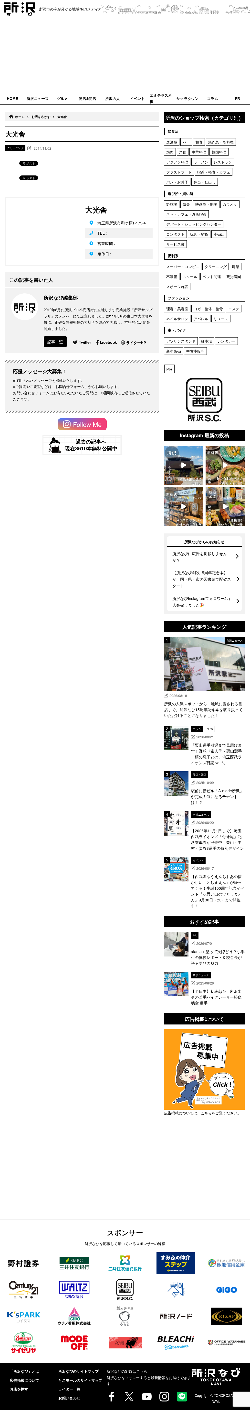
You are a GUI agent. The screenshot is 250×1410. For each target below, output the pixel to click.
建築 (235, 266)
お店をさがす (41, 116)
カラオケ (230, 204)
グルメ (62, 98)
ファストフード (179, 171)
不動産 (171, 276)
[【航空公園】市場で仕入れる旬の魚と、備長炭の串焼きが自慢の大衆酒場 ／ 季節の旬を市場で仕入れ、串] (225, 506)
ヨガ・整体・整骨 (208, 308)
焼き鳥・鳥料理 (221, 142)
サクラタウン (187, 98)
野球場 (171, 204)
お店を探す (19, 1389)
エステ (233, 308)
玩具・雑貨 (199, 234)
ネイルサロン (177, 318)
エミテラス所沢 (161, 98)
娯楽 (186, 204)
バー (186, 142)
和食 (199, 142)
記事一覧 (55, 342)
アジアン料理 (177, 161)
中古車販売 (195, 351)
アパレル (201, 318)
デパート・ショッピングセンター (193, 224)
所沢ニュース (38, 98)
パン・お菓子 (177, 181)
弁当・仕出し (205, 181)
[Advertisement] (125, 55)
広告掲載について (24, 1380)
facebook (108, 342)
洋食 (182, 152)
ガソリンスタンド (181, 341)
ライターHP (136, 342)
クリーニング (216, 266)
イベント (137, 98)
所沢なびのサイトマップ (78, 1371)
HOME (12, 98)
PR (237, 98)
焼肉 (170, 152)
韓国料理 (219, 152)
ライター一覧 (69, 1389)
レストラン (223, 161)
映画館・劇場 (206, 204)
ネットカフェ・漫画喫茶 (186, 214)
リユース (221, 318)
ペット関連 (212, 276)
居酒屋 (171, 142)
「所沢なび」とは (24, 1371)
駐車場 (206, 341)
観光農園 (233, 276)
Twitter (85, 342)
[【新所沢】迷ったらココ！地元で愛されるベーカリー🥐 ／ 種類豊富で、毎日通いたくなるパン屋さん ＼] (183, 506)
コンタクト (175, 234)
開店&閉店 (87, 98)
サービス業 (175, 244)
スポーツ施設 (177, 286)
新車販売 (173, 351)
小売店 (219, 234)
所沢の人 (112, 98)
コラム (212, 98)
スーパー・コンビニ (182, 266)
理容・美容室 (177, 308)
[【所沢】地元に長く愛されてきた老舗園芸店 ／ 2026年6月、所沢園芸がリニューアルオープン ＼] (183, 465)
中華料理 (199, 152)
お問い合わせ (69, 1398)
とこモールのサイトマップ (80, 1380)
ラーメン (201, 161)
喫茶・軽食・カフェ (213, 171)
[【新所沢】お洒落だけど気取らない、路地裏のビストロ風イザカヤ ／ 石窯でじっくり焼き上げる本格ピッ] (225, 465)
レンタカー (226, 341)
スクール (190, 276)
